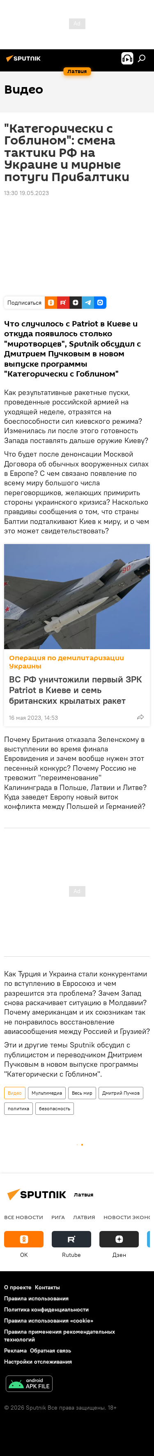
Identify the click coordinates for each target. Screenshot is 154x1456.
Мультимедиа (47, 1093)
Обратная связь (50, 1350)
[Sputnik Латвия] (24, 61)
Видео (15, 1093)
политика (18, 1108)
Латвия (84, 1217)
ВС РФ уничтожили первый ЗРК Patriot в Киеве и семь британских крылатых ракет (75, 690)
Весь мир (82, 1093)
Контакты (47, 1287)
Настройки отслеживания (38, 1361)
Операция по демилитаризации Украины (66, 662)
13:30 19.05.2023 (26, 193)
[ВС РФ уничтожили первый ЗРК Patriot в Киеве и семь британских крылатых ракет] (77, 596)
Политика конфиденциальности (46, 1309)
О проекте (18, 1287)
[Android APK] (29, 1385)
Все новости (23, 1217)
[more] (140, 717)
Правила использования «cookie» (48, 1320)
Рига (58, 1217)
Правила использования (36, 1298)
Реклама (15, 1350)
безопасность (54, 1108)
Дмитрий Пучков (121, 1093)
